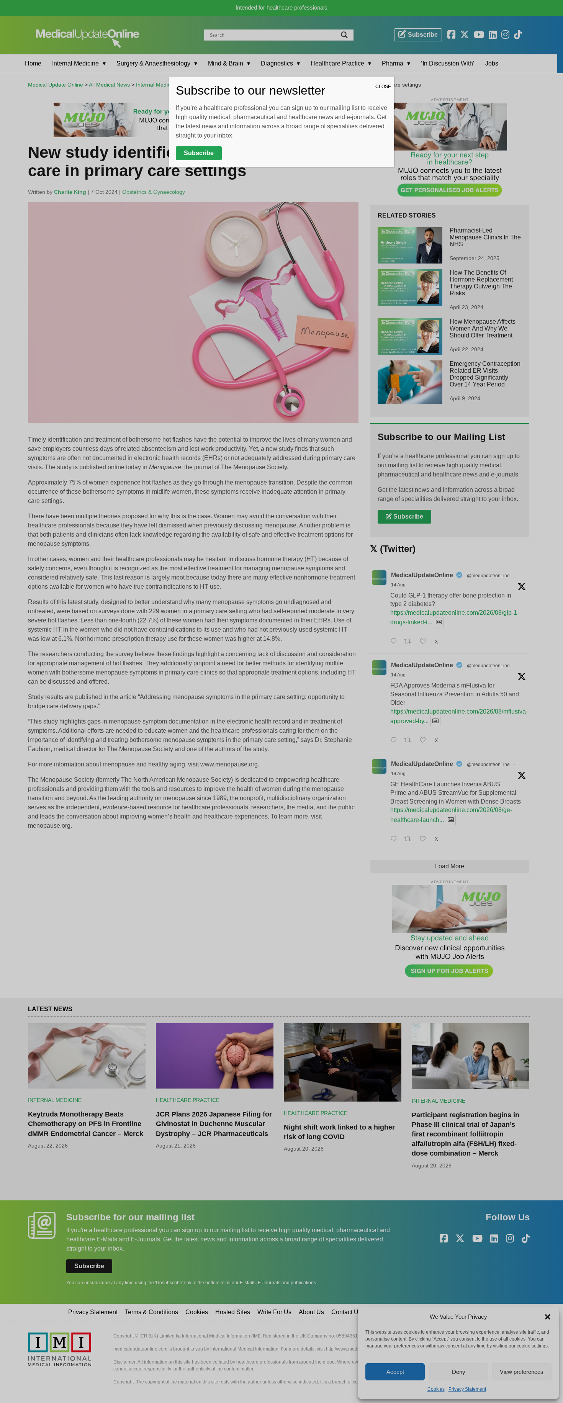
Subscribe (199, 153)
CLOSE (383, 86)
